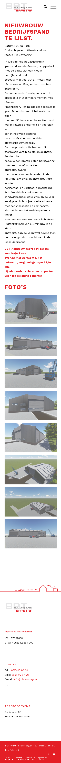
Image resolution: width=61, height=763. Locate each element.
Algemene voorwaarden (19, 631)
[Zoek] (43, 7)
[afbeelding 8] (32, 535)
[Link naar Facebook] (7, 686)
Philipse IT (14, 750)
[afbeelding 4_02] (32, 407)
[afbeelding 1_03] (32, 311)
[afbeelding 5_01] (32, 439)
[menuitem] (43, 7)
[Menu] (51, 7)
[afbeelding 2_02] (32, 343)
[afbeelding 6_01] (32, 471)
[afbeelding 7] (32, 503)
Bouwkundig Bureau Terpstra (32, 746)
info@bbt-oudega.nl (25, 679)
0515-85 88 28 (19, 670)
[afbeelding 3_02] (32, 375)
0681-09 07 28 (20, 674)
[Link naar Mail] (53, 754)
